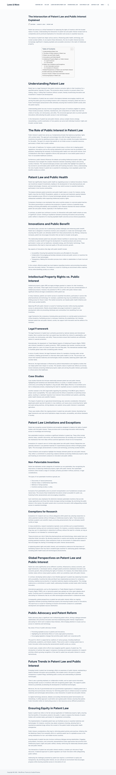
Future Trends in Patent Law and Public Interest (56, 73)
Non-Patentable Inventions (52, 66)
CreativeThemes (35, 772)
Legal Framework (50, 60)
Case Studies (49, 62)
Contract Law (95, 4)
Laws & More (13, 4)
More (102, 4)
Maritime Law (39, 4)
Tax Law (47, 4)
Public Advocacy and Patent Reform (53, 71)
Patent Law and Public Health (51, 55)
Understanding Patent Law (50, 51)
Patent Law (50, 24)
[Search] (108, 4)
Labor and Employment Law (58, 4)
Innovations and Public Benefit (52, 57)
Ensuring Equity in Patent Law (52, 75)
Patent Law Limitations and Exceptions (54, 64)
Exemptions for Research (52, 68)
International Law (73, 4)
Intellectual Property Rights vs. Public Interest (56, 59)
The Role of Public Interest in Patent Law (55, 53)
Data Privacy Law (84, 4)
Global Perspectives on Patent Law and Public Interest (58, 69)
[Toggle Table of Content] (71, 49)
